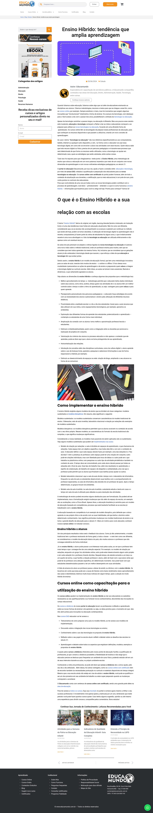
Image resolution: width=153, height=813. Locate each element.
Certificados (75, 12)
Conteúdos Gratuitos (29, 785)
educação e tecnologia (124, 169)
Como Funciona (62, 12)
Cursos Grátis (26, 782)
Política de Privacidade (89, 780)
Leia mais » (60, 752)
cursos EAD (65, 616)
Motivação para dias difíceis (91, 785)
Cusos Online (32, 12)
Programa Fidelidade (59, 794)
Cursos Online (27, 780)
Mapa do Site (86, 788)
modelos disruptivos (75, 414)
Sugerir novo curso (28, 791)
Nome (20, 125)
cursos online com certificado (118, 668)
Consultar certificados (59, 791)
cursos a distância (66, 606)
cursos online (64, 111)
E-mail (20, 133)
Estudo (30, 17)
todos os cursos (76, 691)
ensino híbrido (69, 223)
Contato (92, 12)
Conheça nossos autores (81, 100)
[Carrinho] (122, 4)
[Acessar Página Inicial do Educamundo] (27, 4)
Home (22, 12)
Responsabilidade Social (90, 782)
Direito (20, 94)
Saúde (20, 101)
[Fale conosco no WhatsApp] (147, 807)
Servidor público (47, 12)
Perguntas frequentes (59, 785)
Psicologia (22, 98)
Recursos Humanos (25, 104)
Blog (84, 12)
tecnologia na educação (123, 117)
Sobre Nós (55, 780)
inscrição (93, 691)
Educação (22, 91)
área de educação (63, 686)
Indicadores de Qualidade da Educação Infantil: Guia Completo (95, 732)
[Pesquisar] (49, 29)
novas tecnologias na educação (87, 127)
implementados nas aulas (103, 442)
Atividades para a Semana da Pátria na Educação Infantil (68, 732)
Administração (23, 88)
